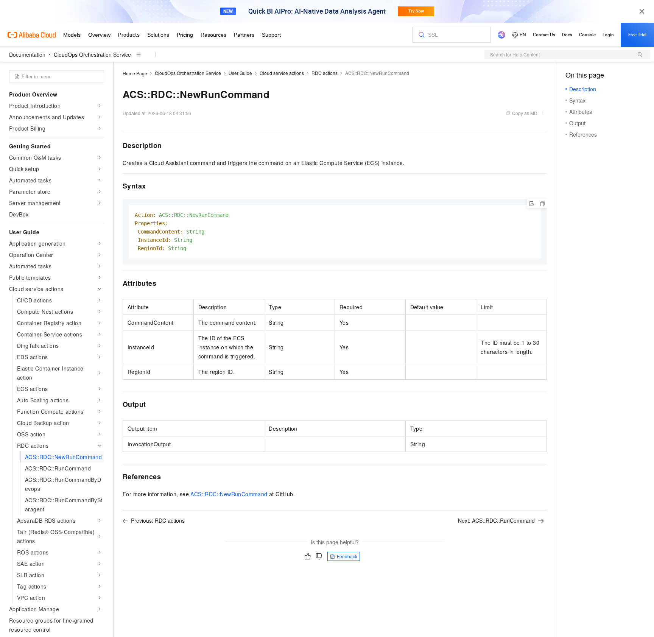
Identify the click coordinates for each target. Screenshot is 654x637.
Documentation (27, 54)
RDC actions (324, 73)
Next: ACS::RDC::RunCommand (496, 520)
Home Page (135, 73)
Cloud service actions (282, 73)
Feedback (347, 556)
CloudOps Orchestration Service (92, 54)
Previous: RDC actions (158, 520)
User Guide (240, 73)
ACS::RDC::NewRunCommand (228, 494)
